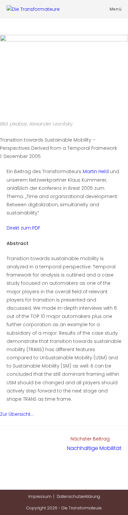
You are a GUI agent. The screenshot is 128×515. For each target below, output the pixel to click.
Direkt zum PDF (23, 228)
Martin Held (96, 171)
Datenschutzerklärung (78, 496)
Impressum (40, 496)
